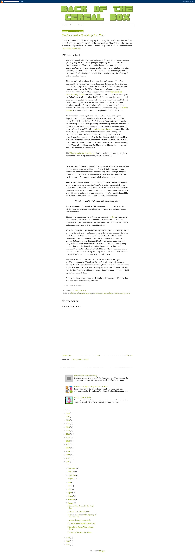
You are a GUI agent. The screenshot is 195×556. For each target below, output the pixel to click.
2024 (68, 413)
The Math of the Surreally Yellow (79, 532)
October (71, 472)
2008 (68, 455)
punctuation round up (118, 293)
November (72, 468)
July (69, 482)
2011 (68, 444)
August (71, 479)
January (71, 503)
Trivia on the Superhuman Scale (79, 520)
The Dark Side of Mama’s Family (85, 376)
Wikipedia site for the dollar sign (82, 153)
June (70, 486)
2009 (68, 451)
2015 (68, 431)
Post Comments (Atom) (80, 359)
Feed (80, 25)
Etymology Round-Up (71, 48)
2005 (68, 538)
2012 (68, 441)
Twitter (72, 25)
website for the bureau (103, 129)
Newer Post (66, 355)
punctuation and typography (102, 293)
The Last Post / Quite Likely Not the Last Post (90, 386)
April (70, 493)
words (128, 293)
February (71, 499)
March (70, 496)
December (72, 465)
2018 (68, 420)
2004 (68, 541)
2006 (68, 462)
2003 (68, 545)
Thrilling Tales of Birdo (82, 397)
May (70, 489)
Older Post (129, 355)
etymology (84, 293)
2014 (68, 434)
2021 (68, 417)
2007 (68, 458)
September (72, 475)
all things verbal (75, 293)
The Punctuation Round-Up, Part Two (83, 35)
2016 (68, 427)
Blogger (102, 551)
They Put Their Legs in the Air (78, 511)
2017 (68, 424)
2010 (68, 448)
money (90, 293)
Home (64, 25)
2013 (68, 437)
